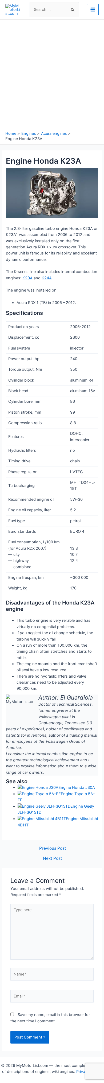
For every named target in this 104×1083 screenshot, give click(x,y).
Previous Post (52, 848)
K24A (47, 278)
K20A (27, 278)
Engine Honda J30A (76, 787)
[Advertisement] (52, 76)
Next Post (52, 858)
